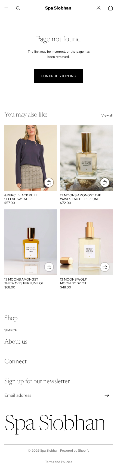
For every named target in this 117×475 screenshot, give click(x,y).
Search (10, 330)
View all (107, 115)
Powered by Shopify (74, 450)
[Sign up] (107, 395)
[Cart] (110, 8)
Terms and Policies (58, 462)
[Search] (18, 8)
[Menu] (6, 8)
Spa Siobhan (49, 450)
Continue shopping (58, 76)
